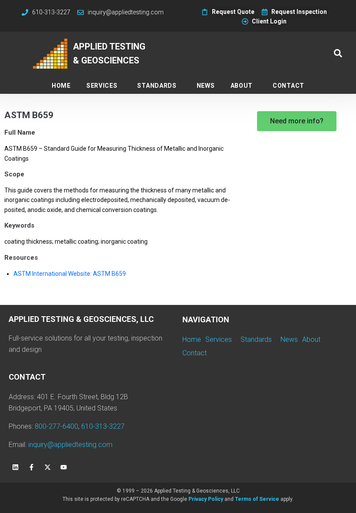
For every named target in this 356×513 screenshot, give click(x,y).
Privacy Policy (205, 499)
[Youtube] (63, 467)
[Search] (338, 53)
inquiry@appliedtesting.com (70, 444)
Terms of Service (257, 499)
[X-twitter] (47, 467)
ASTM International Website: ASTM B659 (69, 273)
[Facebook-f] (31, 467)
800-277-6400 (56, 426)
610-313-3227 (103, 426)
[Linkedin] (15, 467)
